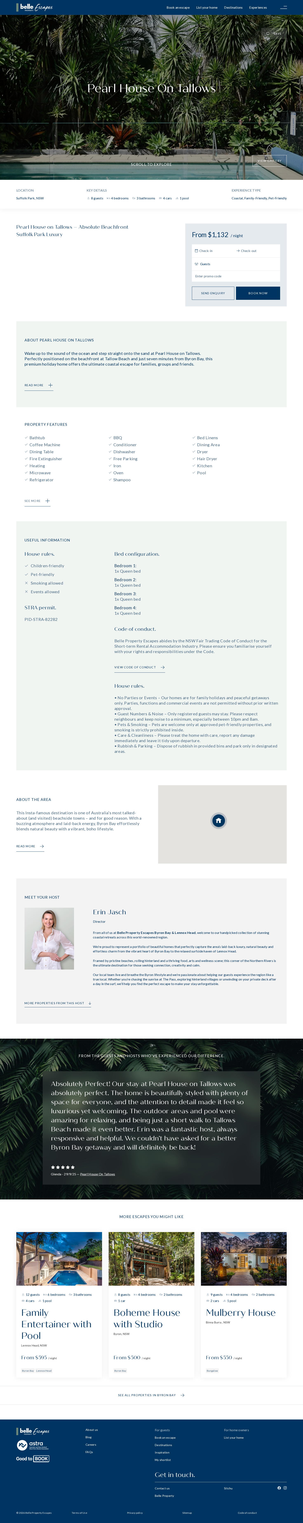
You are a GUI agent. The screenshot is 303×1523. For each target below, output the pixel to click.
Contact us (162, 1488)
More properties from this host (55, 1003)
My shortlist (163, 1460)
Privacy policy (135, 1512)
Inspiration (162, 1452)
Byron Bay (28, 1370)
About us (92, 1429)
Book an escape (178, 7)
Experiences (258, 7)
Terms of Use (79, 1512)
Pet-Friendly (277, 198)
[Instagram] (285, 1488)
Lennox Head (44, 1370)
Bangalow (212, 1370)
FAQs (89, 1452)
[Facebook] (279, 1488)
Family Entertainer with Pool (56, 1324)
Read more (25, 846)
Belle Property (164, 1495)
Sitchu (228, 1488)
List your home (207, 7)
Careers (91, 1444)
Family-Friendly (255, 198)
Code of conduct (247, 1512)
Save (278, 33)
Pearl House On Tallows (97, 1174)
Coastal (237, 198)
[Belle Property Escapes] (47, 1431)
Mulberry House (241, 1312)
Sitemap (187, 1512)
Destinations (233, 7)
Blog (89, 1437)
